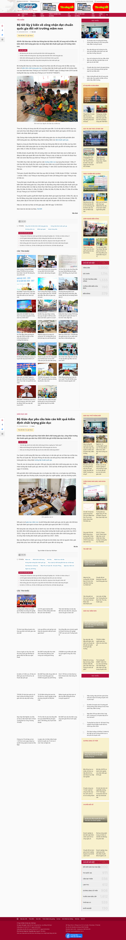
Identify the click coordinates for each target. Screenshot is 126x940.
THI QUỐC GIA (87, 873)
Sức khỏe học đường (80, 15)
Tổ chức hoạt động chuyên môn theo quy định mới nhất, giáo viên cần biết (26, 631)
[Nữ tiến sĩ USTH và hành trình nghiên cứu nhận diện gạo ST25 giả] (101, 764)
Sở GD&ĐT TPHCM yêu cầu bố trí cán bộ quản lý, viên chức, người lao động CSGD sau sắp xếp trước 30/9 (26, 402)
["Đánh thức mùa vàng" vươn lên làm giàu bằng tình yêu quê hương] (88, 242)
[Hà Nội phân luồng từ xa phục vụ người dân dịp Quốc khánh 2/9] (26, 349)
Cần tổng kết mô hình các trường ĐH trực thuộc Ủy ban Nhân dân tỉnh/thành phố (88, 600)
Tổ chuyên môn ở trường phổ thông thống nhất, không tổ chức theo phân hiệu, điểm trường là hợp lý (97, 42)
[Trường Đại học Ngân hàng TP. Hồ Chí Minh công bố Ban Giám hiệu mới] (101, 506)
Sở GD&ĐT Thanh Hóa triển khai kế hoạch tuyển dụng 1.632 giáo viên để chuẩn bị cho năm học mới (26, 294)
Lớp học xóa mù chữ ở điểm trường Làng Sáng (95, 233)
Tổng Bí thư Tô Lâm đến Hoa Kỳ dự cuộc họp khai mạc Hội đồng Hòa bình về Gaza (88, 117)
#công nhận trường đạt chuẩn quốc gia (35, 562)
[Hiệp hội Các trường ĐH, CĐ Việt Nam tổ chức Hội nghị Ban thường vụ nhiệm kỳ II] (88, 572)
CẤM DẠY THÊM (88, 879)
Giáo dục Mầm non (89, 611)
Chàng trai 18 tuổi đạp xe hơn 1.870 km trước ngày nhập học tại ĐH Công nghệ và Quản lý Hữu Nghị (26, 742)
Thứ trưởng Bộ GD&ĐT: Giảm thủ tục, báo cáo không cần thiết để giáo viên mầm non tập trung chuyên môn (101, 664)
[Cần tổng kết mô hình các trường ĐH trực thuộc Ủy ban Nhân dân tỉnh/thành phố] (88, 591)
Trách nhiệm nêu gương (55, 15)
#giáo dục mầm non (69, 565)
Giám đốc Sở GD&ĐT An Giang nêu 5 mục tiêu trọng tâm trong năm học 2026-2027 (26, 316)
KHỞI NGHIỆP (87, 908)
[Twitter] (2, 35)
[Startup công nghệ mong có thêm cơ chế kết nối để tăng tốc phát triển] (101, 828)
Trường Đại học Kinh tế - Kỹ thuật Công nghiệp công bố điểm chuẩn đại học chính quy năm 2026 (98, 724)
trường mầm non (50, 162)
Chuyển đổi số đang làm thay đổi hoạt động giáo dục (101, 579)
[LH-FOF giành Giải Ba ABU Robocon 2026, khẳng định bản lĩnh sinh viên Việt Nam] (47, 601)
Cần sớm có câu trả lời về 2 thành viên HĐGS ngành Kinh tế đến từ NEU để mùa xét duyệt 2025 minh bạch (95, 187)
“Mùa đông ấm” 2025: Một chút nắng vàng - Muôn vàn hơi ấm (101, 160)
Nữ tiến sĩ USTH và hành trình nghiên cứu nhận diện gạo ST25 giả (101, 772)
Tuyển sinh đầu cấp (90, 896)
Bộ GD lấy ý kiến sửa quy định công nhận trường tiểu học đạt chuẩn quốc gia (39, 60)
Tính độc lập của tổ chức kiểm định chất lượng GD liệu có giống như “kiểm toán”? (41, 445)
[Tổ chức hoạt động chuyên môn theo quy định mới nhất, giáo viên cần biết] (26, 621)
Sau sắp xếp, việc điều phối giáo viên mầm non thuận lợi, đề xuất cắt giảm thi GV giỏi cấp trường (88, 644)
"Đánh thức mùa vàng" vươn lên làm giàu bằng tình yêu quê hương (88, 250)
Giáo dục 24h (25, 15)
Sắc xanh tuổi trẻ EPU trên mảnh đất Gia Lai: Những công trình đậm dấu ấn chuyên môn (95, 142)
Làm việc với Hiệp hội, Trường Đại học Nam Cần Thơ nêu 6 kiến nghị (101, 599)
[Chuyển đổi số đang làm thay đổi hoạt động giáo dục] (101, 572)
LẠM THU (86, 885)
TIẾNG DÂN (86, 268)
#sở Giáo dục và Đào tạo (31, 565)
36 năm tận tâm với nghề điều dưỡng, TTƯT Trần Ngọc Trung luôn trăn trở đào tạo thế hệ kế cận (101, 792)
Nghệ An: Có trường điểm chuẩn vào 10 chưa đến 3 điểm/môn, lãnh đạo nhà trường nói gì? (101, 448)
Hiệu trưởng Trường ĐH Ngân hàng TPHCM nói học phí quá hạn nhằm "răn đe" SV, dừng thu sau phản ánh (26, 272)
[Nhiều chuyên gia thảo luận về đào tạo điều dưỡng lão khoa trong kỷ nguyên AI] (68, 686)
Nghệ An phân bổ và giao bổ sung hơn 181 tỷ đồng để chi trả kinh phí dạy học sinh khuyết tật (47, 336)
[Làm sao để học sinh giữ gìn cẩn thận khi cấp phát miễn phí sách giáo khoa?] (47, 621)
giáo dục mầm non (32, 522)
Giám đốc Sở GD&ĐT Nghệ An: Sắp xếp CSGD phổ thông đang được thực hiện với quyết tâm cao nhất (26, 380)
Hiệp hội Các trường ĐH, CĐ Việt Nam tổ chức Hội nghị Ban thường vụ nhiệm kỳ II (88, 581)
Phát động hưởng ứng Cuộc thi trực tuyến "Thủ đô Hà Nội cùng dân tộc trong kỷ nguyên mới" (67, 379)
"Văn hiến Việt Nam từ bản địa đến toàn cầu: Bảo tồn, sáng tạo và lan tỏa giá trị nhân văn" (43, 240)
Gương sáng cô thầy (90, 741)
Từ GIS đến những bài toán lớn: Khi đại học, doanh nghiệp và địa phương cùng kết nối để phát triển (47, 697)
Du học (69, 15)
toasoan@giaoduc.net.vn (103, 1)
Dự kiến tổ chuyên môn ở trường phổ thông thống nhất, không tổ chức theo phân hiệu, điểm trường (98, 706)
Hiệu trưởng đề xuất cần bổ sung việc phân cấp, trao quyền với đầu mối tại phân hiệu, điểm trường (97, 78)
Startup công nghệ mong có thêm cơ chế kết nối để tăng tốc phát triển (101, 835)
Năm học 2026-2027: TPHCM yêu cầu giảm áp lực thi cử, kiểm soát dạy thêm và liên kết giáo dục (68, 336)
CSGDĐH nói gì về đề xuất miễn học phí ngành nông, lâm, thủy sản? (67, 653)
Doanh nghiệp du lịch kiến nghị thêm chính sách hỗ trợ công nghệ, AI (88, 835)
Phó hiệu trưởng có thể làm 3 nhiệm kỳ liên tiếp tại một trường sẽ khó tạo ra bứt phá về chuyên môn (98, 733)
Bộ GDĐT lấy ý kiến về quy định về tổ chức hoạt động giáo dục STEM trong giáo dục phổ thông (47, 676)
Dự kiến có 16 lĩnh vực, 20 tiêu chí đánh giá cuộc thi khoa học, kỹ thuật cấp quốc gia (41, 245)
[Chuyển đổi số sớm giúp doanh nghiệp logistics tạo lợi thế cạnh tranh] (88, 845)
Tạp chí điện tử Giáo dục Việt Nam (47, 550)
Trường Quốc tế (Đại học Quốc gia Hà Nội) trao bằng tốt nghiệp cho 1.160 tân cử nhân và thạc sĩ (44, 236)
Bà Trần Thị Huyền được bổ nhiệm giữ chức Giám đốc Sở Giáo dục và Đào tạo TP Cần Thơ (94, 497)
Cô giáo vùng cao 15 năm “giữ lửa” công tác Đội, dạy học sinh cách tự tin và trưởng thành (88, 791)
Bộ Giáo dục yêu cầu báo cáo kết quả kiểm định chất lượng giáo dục (37, 53)
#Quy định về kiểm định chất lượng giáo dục (36, 226)
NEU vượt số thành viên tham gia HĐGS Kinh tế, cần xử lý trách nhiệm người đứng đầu (101, 205)
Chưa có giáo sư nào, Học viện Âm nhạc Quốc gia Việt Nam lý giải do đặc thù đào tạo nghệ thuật (25, 654)
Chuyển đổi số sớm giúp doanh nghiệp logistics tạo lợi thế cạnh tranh (88, 853)
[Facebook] (2, 30)
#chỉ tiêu (49, 559)
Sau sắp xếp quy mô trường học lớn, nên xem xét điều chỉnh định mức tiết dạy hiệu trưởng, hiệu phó (97, 51)
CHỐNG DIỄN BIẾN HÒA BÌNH (90, 287)
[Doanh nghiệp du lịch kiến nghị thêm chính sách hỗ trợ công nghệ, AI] (88, 828)
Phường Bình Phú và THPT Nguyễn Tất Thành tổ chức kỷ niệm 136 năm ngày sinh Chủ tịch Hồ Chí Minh (88, 161)
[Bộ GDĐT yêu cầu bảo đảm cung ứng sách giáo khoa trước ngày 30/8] (68, 709)
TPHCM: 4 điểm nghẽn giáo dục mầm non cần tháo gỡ (101, 642)
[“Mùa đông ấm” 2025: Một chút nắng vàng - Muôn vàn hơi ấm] (101, 152)
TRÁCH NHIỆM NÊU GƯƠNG (92, 173)
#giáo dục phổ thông (30, 568)
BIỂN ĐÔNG (86, 293)
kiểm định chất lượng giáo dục (32, 68)
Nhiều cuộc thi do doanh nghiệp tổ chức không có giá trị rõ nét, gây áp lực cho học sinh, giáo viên (101, 469)
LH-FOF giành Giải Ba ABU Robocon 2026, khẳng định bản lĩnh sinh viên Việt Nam (41, 238)
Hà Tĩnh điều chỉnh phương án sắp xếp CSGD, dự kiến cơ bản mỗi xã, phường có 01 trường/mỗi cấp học (25, 337)
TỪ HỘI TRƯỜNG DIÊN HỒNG (90, 280)
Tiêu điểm (34, 15)
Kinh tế (100, 15)
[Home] (2, 25)
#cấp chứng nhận (52, 229)
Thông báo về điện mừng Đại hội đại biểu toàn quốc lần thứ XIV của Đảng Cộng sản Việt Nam (101, 117)
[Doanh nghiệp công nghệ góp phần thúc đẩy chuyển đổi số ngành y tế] (101, 845)
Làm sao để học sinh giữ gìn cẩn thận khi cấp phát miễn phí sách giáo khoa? (47, 631)
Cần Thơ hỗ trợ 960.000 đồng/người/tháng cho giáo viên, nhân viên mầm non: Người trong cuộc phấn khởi (94, 623)
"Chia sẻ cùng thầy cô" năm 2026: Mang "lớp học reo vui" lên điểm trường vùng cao (94, 754)
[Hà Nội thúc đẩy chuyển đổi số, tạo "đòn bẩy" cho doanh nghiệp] (95, 814)
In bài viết (23, 221)
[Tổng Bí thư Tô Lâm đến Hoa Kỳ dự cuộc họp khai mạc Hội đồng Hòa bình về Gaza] (88, 109)
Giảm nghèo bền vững (91, 219)
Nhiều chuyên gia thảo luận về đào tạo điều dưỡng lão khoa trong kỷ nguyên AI (67, 696)
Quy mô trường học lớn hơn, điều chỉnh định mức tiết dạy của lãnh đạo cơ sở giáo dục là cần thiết (98, 60)
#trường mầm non (30, 229)
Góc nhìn (42, 15)
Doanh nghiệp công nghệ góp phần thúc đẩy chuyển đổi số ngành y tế (101, 853)
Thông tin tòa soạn (35, 1)
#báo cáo (27, 559)
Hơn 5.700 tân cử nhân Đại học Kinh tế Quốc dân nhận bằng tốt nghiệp (68, 676)
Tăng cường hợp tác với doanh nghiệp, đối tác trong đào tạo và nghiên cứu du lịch (94, 563)
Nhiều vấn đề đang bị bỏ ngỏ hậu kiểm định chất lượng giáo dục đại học (38, 447)
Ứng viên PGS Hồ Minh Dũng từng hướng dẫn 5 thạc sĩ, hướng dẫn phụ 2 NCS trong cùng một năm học (88, 537)
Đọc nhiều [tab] (95, 20)
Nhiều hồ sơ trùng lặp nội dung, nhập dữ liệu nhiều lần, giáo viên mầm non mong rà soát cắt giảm (88, 664)
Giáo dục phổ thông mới (92, 415)
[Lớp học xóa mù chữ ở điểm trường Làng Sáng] (95, 228)
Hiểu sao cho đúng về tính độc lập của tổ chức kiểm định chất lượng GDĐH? (39, 450)
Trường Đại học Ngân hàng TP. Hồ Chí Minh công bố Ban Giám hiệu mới (101, 514)
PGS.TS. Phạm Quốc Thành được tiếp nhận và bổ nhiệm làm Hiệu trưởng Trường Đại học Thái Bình (101, 537)
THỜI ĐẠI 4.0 (87, 902)
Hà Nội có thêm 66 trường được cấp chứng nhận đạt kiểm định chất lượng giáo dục (41, 55)
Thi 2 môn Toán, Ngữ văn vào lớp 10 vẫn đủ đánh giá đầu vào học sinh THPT (68, 358)
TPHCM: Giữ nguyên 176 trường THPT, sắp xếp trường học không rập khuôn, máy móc (47, 379)
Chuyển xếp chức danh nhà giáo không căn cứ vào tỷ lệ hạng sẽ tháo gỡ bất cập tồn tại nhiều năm (47, 402)
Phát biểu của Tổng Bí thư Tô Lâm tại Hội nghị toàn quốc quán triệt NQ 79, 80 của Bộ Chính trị (95, 99)
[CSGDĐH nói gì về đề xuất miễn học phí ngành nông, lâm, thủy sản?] (68, 643)
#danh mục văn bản (59, 559)
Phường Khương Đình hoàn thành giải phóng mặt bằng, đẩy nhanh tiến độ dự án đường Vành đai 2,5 (68, 294)
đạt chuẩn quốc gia (62, 140)
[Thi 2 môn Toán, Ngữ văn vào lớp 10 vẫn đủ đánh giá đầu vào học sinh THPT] (68, 349)
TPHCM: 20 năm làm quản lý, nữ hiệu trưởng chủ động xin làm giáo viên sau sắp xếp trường (26, 696)
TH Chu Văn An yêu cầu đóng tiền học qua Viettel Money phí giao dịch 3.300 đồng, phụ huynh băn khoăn (68, 272)
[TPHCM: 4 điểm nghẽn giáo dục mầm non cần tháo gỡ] (101, 634)
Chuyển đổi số (88, 804)
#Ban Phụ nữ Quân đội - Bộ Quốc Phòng (51, 565)
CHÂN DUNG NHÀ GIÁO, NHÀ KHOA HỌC (94, 482)
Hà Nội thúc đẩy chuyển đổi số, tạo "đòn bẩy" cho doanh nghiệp (95, 819)
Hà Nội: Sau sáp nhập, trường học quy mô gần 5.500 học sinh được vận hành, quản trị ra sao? (47, 316)
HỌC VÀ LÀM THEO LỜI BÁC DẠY (93, 129)
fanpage (74, 936)
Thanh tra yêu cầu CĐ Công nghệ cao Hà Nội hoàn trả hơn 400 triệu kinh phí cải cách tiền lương (47, 358)
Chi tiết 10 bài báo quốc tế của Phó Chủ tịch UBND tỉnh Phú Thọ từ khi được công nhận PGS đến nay (88, 516)
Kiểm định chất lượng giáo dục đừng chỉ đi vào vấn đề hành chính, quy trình (39, 58)
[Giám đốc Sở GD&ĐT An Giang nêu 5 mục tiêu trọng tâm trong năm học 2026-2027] (26, 306)
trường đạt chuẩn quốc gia (43, 460)
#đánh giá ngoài (41, 229)
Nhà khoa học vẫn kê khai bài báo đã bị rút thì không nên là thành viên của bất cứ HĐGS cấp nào (88, 206)
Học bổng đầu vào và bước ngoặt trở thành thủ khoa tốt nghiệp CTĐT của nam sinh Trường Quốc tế (68, 632)
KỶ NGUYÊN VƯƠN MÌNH (91, 85)
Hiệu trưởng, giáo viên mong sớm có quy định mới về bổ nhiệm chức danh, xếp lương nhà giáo (44, 243)
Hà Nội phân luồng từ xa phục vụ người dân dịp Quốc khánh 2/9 (26, 357)
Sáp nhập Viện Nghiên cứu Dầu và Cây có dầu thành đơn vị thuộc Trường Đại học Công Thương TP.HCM (26, 719)
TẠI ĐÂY (39, 209)
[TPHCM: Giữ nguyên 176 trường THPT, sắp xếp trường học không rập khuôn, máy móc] (47, 369)
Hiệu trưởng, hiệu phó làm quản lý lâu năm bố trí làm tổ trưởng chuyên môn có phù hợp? (97, 697)
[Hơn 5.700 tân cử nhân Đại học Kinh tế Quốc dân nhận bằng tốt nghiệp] (68, 666)
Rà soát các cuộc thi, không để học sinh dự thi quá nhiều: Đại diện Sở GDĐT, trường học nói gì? (88, 469)
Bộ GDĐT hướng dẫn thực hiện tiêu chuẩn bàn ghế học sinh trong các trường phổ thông (46, 653)
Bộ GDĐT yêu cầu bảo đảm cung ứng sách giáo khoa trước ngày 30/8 (68, 718)
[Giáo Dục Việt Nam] (27, 7)
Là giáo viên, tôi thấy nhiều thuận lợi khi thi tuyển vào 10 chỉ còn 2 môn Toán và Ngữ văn (47, 741)
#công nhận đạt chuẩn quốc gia (59, 226)
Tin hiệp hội (87, 549)
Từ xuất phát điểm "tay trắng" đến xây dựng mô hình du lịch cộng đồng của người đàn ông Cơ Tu (101, 251)
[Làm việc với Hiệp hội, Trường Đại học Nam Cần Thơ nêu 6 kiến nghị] (101, 591)
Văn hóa (93, 15)
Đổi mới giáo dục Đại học (92, 867)
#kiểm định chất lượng (38, 559)
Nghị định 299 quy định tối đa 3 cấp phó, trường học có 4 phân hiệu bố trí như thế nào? (97, 715)
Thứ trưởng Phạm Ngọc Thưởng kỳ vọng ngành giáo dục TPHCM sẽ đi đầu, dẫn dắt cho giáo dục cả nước (47, 294)
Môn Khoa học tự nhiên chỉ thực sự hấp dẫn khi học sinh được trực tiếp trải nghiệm (88, 773)
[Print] (2, 39)
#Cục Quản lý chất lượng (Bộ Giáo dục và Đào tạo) (61, 562)
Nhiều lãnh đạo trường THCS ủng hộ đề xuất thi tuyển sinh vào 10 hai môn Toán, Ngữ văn (68, 316)
